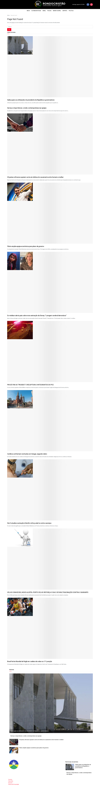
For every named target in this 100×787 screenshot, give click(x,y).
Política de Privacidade (13, 784)
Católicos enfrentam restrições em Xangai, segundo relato (27, 454)
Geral (44, 10)
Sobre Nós (10, 781)
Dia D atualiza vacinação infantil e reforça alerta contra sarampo (29, 523)
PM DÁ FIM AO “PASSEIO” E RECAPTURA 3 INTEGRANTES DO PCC (30, 385)
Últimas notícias (36, 10)
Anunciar (10, 782)
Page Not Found (14, 15)
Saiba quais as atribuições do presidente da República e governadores (30, 100)
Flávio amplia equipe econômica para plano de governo (25, 246)
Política (71, 10)
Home (8, 15)
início (28, 10)
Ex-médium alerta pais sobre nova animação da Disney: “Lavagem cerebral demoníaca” (37, 315)
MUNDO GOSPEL (57, 10)
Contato (10, 779)
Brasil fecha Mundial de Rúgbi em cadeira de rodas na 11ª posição (29, 661)
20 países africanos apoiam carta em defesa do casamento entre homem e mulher (35, 177)
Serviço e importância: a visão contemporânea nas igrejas (26, 108)
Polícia (49, 10)
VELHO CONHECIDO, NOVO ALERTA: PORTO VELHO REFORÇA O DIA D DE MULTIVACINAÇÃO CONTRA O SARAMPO (47, 592)
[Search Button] (9, 29)
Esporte (65, 10)
